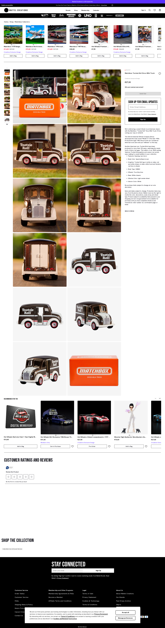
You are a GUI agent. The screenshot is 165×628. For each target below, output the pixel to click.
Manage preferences (125, 618)
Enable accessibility (7, 5)
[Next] (159, 398)
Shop (76, 10)
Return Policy (20, 608)
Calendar (96, 10)
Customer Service (21, 597)
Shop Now (58, 5)
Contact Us (19, 616)
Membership (85, 10)
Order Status (20, 594)
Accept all (125, 612)
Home (6, 22)
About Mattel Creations (125, 594)
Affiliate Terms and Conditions (60, 601)
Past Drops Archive (123, 601)
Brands (68, 10)
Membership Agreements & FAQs (61, 594)
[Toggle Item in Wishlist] (159, 73)
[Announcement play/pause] (112, 5)
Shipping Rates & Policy (24, 605)
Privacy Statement (101, 614)
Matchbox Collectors (22, 22)
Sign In (143, 10)
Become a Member (56, 597)
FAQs (17, 601)
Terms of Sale (87, 594)
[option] (13, 34)
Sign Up (143, 119)
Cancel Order (20, 612)
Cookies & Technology (90, 601)
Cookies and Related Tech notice (65, 619)
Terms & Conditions (68, 616)
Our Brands (120, 597)
